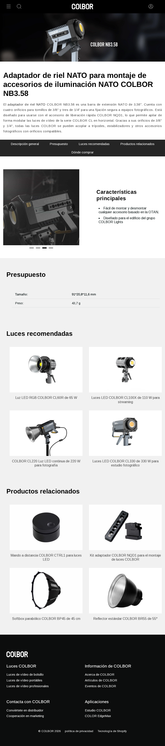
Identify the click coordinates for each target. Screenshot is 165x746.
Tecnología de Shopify (112, 731)
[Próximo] (70, 207)
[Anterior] (12, 207)
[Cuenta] (150, 6)
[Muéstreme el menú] (8, 6)
